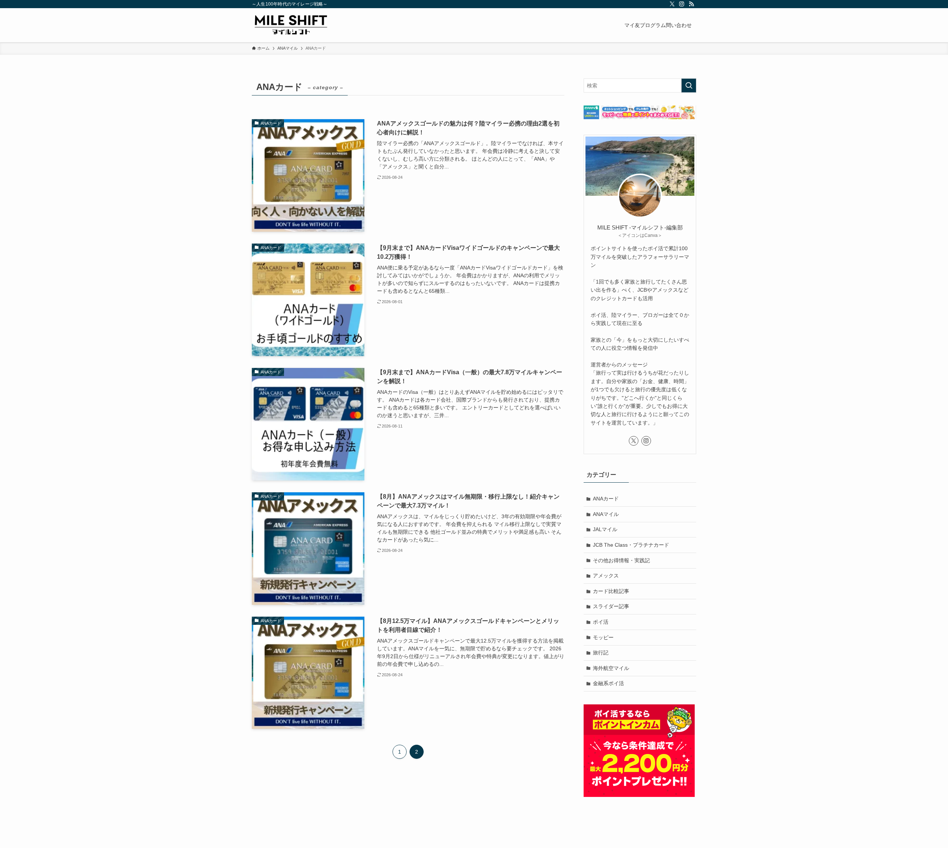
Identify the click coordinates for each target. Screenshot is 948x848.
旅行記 (600, 653)
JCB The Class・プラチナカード (631, 545)
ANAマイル (606, 514)
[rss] (691, 4)
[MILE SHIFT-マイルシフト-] (291, 25)
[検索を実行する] (688, 85)
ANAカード (606, 499)
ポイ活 (600, 622)
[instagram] (682, 4)
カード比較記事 (611, 591)
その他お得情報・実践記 (621, 560)
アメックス (606, 576)
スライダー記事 (611, 606)
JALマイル (605, 529)
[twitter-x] (672, 4)
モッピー (603, 637)
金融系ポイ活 (608, 683)
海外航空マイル (611, 668)
